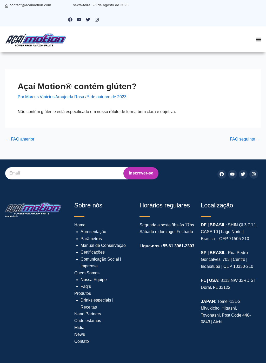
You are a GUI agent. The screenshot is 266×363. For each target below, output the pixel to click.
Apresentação (93, 231)
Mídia (79, 327)
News (79, 334)
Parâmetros (91, 238)
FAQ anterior (20, 139)
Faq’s (86, 286)
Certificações (93, 252)
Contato (81, 341)
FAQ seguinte (245, 139)
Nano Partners (87, 314)
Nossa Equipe (94, 279)
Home (79, 225)
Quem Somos (86, 273)
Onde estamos (87, 320)
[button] (258, 39)
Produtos (82, 293)
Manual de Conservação (103, 245)
